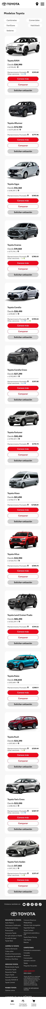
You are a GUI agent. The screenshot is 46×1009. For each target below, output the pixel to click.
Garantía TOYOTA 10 (11, 980)
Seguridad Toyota (29, 928)
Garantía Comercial (11, 977)
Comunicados (28, 958)
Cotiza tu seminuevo (11, 928)
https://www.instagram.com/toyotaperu (36, 904)
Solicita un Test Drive (11, 959)
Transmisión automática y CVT (31, 933)
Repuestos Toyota (10, 972)
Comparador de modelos (13, 956)
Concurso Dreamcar (30, 920)
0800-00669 (27, 973)
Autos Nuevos (9, 923)
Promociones (9, 930)
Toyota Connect (10, 982)
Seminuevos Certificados (13, 925)
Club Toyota (27, 940)
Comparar (23, 84)
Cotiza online (9, 951)
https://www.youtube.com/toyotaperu (24, 904)
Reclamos (27, 955)
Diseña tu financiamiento (13, 954)
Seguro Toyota (9, 975)
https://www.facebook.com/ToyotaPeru (32, 904)
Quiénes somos (10, 990)
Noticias (26, 942)
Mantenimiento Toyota (12, 967)
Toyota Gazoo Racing (30, 937)
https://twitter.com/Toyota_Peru (28, 904)
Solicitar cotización (23, 90)
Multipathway (28, 922)
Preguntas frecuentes (30, 966)
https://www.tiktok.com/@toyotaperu (40, 904)
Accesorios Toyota (10, 933)
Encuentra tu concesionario (32, 950)
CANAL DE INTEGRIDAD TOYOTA (31, 989)
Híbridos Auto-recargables (32, 925)
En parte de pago (10, 938)
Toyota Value (9, 941)
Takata (26, 963)
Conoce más (23, 78)
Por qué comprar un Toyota (13, 935)
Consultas (27, 953)
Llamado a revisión (29, 960)
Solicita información (11, 949)
